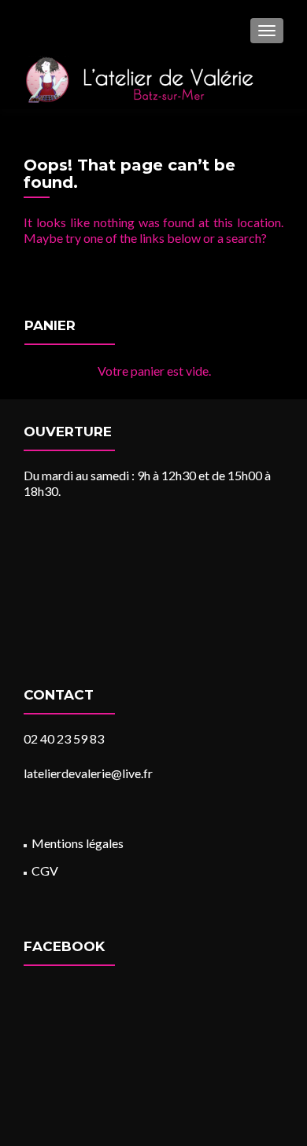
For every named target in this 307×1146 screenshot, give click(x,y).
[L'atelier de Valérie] (139, 79)
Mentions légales (77, 843)
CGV (44, 870)
